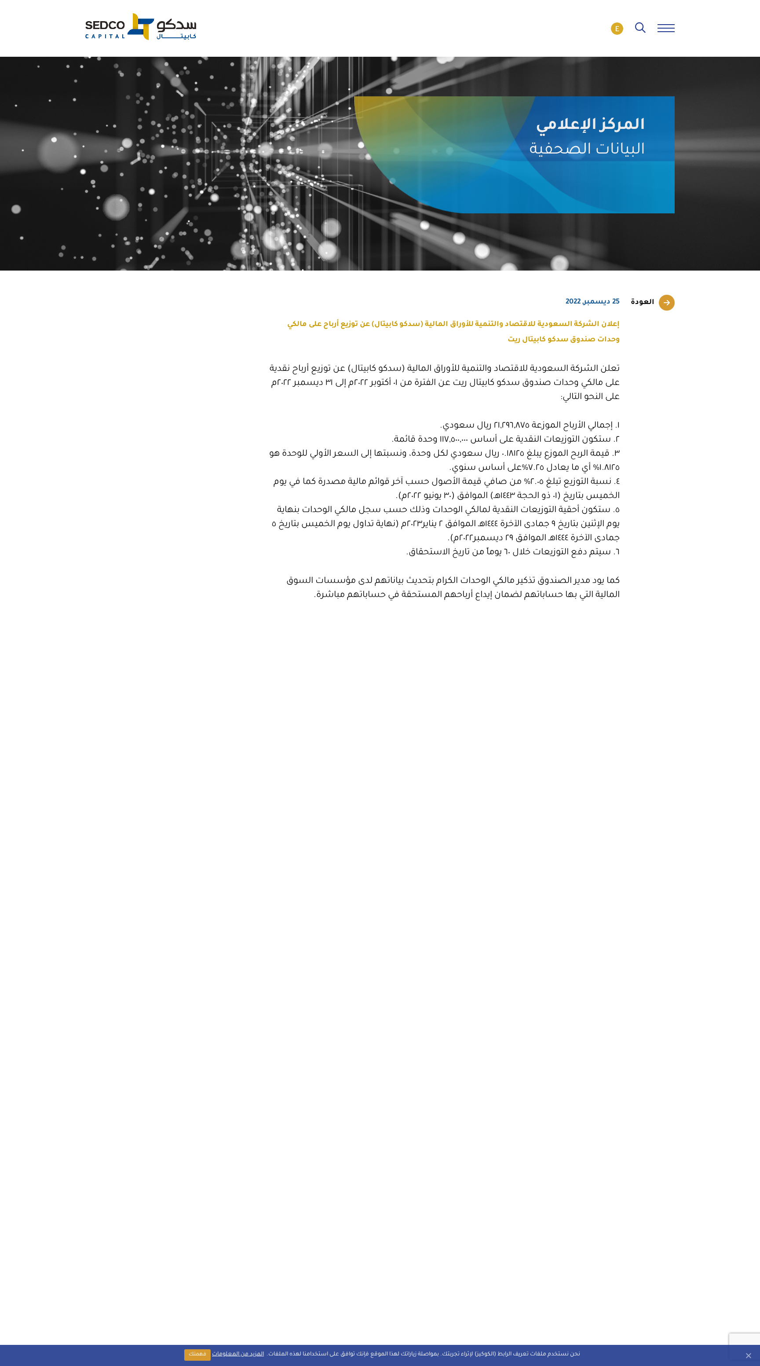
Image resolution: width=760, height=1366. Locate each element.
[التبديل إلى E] (617, 28)
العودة (642, 303)
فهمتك (197, 1355)
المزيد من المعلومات (238, 1354)
